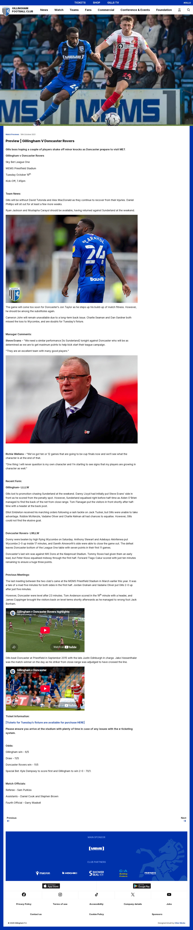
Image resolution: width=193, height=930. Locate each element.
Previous (12, 817)
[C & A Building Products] (123, 873)
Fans (88, 10)
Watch (58, 10)
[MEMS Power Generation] (96, 848)
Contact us (36, 914)
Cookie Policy (96, 914)
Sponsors (157, 914)
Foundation (164, 10)
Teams (74, 10)
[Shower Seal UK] (96, 873)
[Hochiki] (69, 873)
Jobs (169, 904)
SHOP (96, 2)
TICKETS (80, 2)
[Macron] (43, 873)
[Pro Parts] (150, 873)
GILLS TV (113, 2)
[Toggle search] (188, 9)
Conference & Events (135, 10)
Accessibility (96, 904)
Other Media (180, 923)
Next (183, 817)
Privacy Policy (23, 904)
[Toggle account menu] (179, 9)
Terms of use (60, 904)
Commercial (106, 10)
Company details (133, 904)
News (44, 10)
